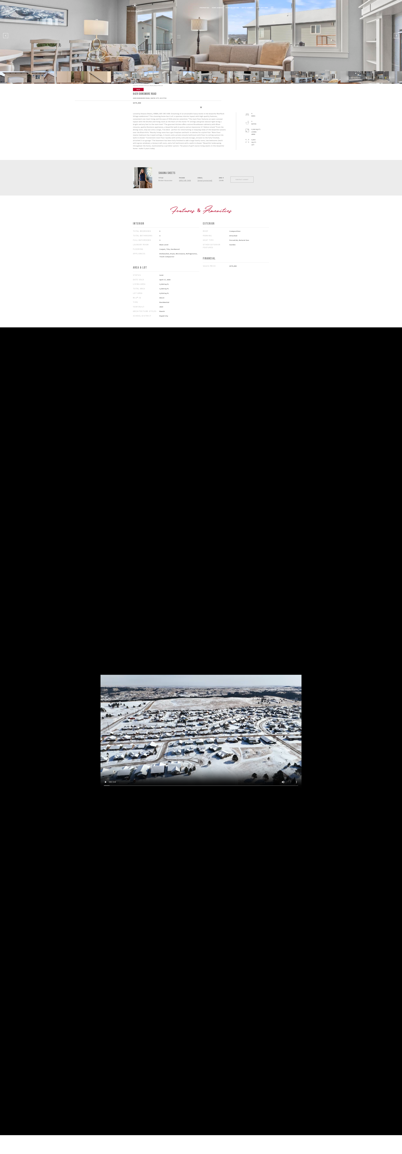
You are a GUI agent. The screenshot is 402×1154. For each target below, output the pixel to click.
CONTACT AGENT (242, 179)
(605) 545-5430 (185, 180)
